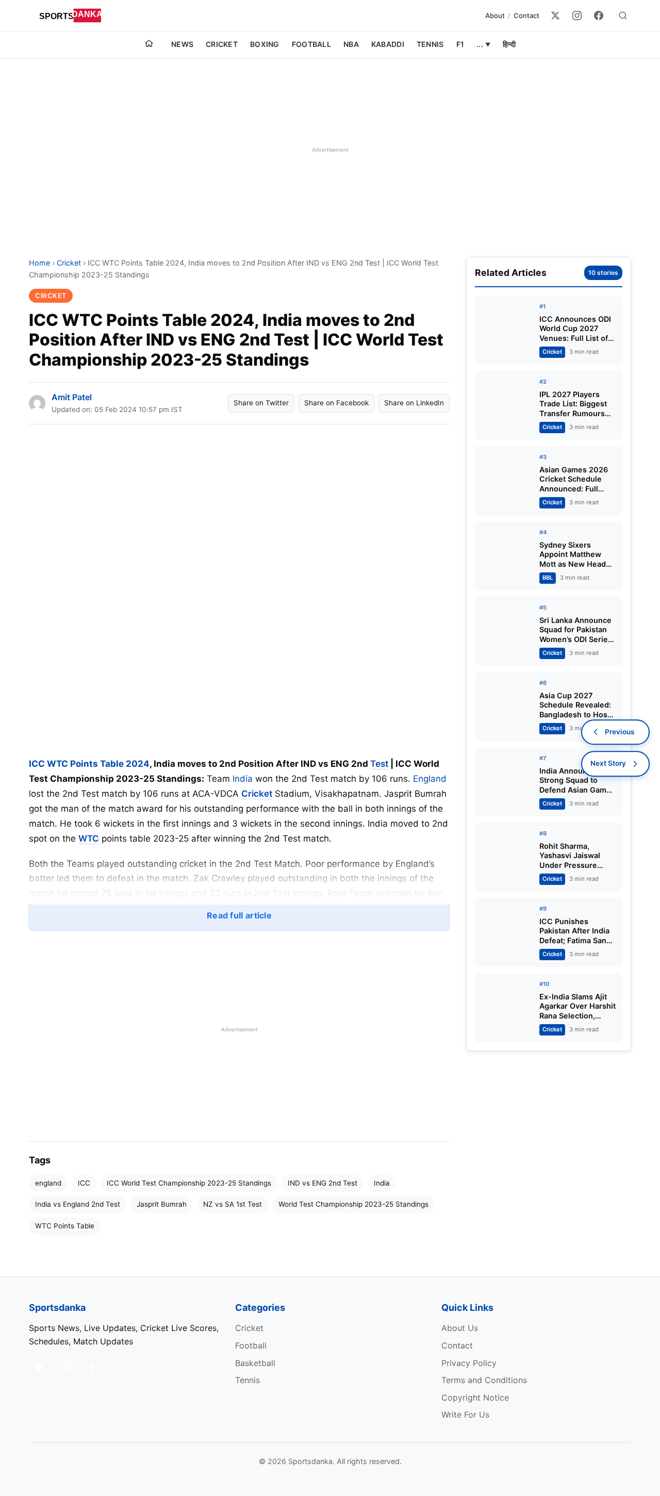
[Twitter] (555, 15)
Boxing (264, 44)
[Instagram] (577, 15)
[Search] (623, 15)
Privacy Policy (469, 1363)
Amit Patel (72, 397)
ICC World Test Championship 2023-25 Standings (189, 1183)
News (182, 44)
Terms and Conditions (484, 1380)
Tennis (430, 44)
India (243, 779)
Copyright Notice (475, 1397)
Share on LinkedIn (414, 403)
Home (39, 262)
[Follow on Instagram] (66, 1367)
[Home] (149, 44)
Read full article (239, 915)
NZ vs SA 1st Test (232, 1204)
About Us (459, 1328)
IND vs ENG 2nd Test (322, 1183)
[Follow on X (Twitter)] (39, 1367)
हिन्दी (509, 44)
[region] (330, 149)
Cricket (222, 44)
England (430, 779)
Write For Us (465, 1414)
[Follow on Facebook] (92, 1367)
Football (311, 44)
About (495, 15)
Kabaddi (387, 44)
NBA (351, 44)
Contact (526, 15)
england (48, 1183)
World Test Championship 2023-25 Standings (353, 1204)
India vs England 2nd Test (77, 1204)
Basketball (255, 1363)
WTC (88, 838)
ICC (84, 1183)
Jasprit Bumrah (162, 1204)
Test (379, 764)
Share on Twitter (261, 403)
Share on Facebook (336, 403)
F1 (460, 44)
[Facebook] (598, 15)
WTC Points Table (64, 1226)
